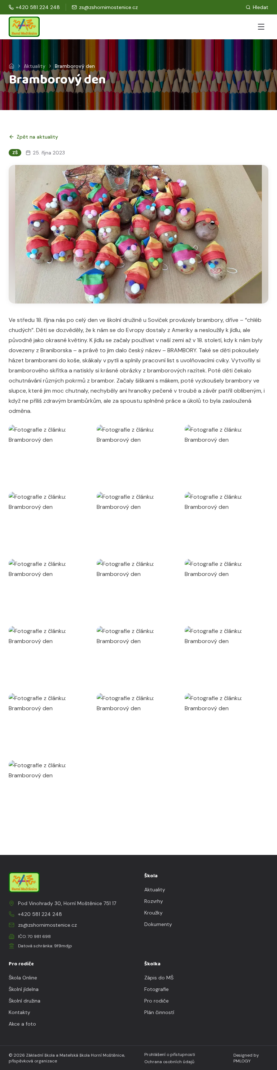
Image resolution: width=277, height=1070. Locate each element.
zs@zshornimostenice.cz (47, 925)
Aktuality (34, 66)
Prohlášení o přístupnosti (169, 1054)
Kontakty (19, 1012)
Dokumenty (158, 924)
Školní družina (24, 1000)
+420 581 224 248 (40, 914)
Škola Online (23, 977)
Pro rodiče (156, 1000)
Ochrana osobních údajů (169, 1062)
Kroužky (153, 912)
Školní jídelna (24, 989)
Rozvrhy (153, 901)
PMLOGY (242, 1061)
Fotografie (156, 989)
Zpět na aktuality (37, 137)
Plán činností (159, 1012)
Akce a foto (22, 1024)
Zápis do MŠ (158, 977)
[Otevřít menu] (261, 26)
